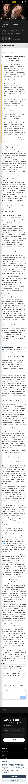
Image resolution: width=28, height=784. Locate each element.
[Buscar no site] (25, 2)
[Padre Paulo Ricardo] (14, 2)
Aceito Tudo (14, 776)
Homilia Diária (4, 22)
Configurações (14, 780)
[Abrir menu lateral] (2, 2)
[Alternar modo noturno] (22, 2)
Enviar (14, 739)
